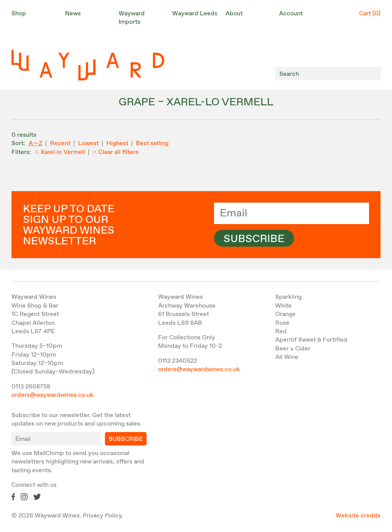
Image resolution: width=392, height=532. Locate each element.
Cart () (370, 14)
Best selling (152, 143)
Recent (60, 143)
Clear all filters (118, 152)
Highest (117, 143)
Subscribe (254, 239)
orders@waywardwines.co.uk (52, 395)
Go (373, 74)
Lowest (88, 143)
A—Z (35, 143)
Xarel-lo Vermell (63, 152)
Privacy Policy (102, 516)
